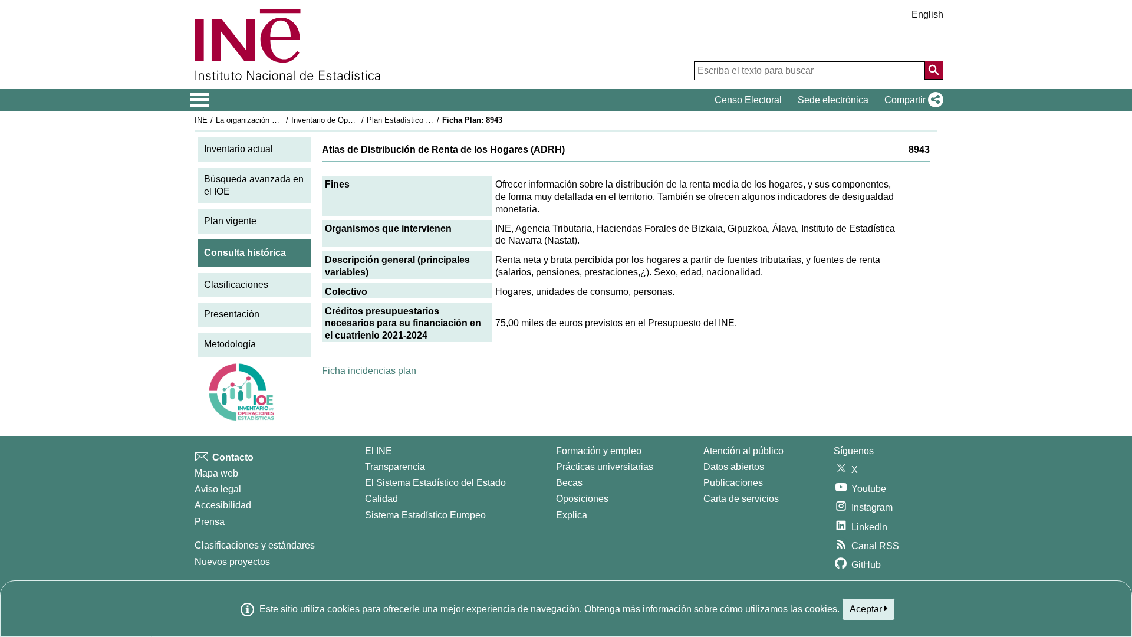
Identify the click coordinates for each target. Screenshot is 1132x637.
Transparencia (395, 467)
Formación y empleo (598, 451)
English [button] (927, 14)
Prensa (210, 522)
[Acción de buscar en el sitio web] (933, 70)
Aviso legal (218, 489)
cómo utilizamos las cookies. (780, 609)
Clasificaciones (236, 285)
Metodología (230, 344)
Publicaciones (733, 483)
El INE (378, 451)
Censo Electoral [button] (748, 100)
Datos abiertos (733, 467)
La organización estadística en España (282, 120)
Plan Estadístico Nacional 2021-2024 (430, 120)
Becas (569, 483)
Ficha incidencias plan (369, 371)
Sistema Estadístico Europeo (425, 515)
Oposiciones (582, 499)
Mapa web (216, 473)
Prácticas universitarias (604, 467)
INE (201, 120)
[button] (911, 100)
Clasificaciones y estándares (255, 545)
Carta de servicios (741, 499)
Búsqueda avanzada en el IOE (254, 185)
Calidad (381, 499)
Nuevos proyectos (232, 562)
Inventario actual (238, 149)
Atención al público (743, 451)
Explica (571, 515)
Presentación (231, 314)
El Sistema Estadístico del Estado (435, 483)
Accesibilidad (223, 505)
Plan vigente (230, 221)
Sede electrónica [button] (833, 100)
